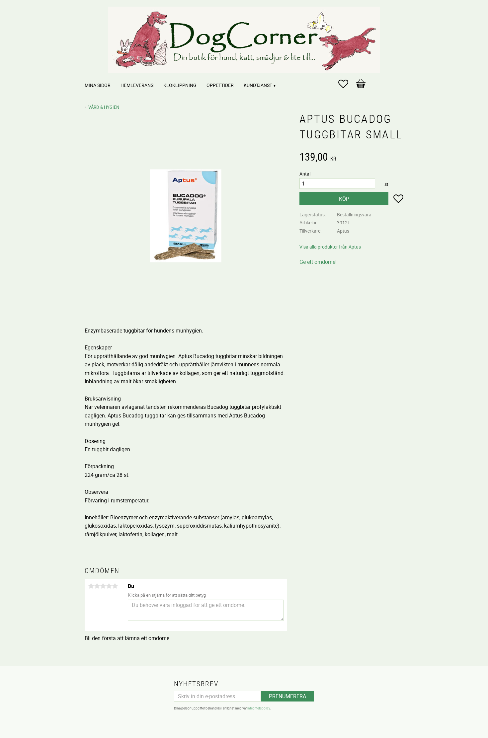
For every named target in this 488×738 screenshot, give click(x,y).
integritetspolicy (258, 708)
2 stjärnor (97, 586)
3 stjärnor (103, 586)
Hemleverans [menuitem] (137, 85)
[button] (346, 84)
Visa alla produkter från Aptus (330, 247)
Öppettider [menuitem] (220, 85)
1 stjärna (91, 586)
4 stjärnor (109, 586)
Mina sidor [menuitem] (98, 85)
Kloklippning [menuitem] (180, 85)
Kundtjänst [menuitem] (258, 85)
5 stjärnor (115, 586)
